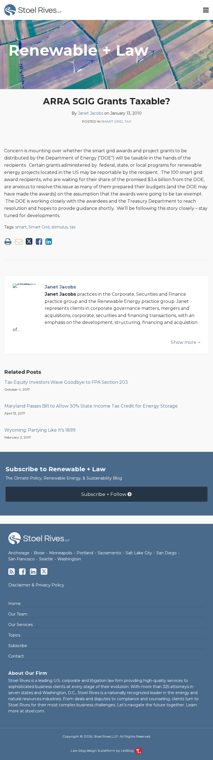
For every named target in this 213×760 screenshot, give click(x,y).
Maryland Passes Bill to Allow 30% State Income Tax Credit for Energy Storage (91, 406)
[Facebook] (22, 571)
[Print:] (7, 241)
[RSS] (11, 571)
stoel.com (34, 711)
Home (14, 603)
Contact (16, 656)
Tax (128, 121)
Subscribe (17, 645)
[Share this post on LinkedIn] (48, 241)
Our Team (17, 614)
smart (21, 227)
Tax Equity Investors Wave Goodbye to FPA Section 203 (66, 382)
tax (72, 227)
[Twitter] (44, 571)
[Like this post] (39, 241)
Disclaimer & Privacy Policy (36, 585)
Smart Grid (112, 121)
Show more (184, 342)
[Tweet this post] (29, 241)
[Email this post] (18, 241)
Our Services (20, 624)
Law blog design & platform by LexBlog (103, 750)
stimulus (59, 227)
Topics (14, 635)
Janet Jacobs (90, 113)
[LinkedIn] (33, 571)
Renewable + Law (78, 50)
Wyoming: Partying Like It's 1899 (39, 430)
